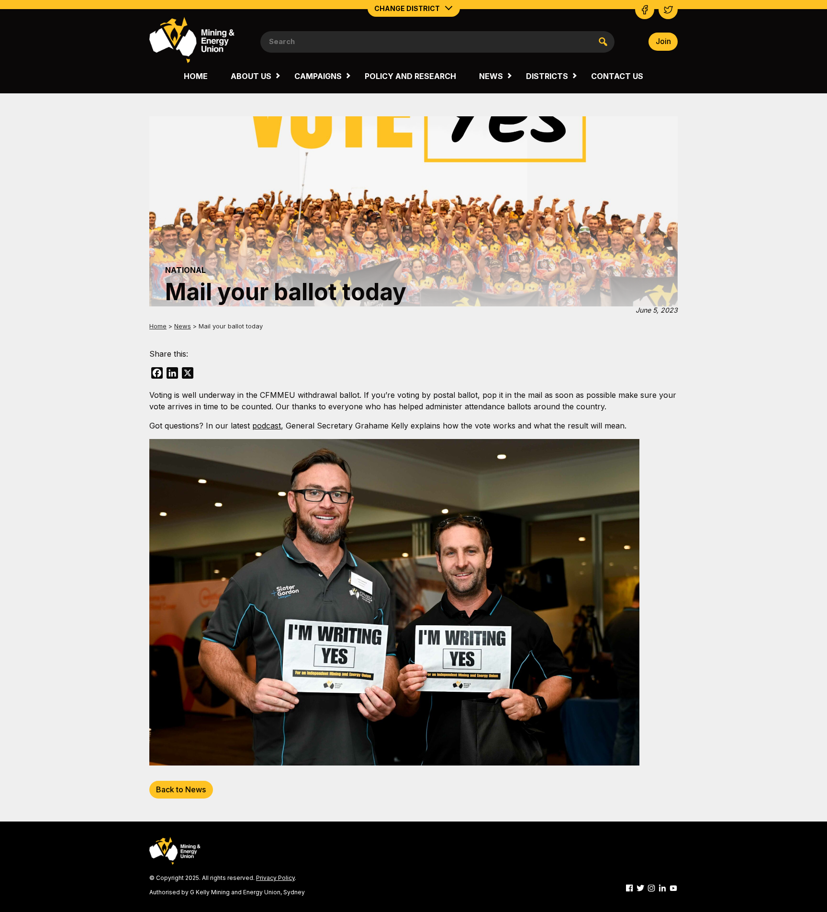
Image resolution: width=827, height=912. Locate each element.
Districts (547, 76)
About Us (251, 76)
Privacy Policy (275, 877)
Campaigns (318, 76)
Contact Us (617, 76)
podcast (266, 425)
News (491, 76)
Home (196, 76)
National (185, 270)
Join (663, 41)
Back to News (181, 789)
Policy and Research (410, 76)
